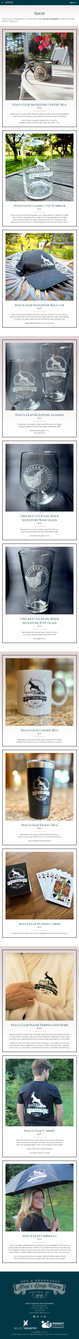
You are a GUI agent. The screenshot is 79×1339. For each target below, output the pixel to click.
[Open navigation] (2, 2)
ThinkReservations (60, 1334)
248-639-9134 (39, 1310)
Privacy (44, 1332)
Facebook (34, 1317)
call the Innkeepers (51, 19)
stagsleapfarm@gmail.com (39, 1313)
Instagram (38, 1317)
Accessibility (36, 1332)
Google (45, 1317)
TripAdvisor (41, 1317)
